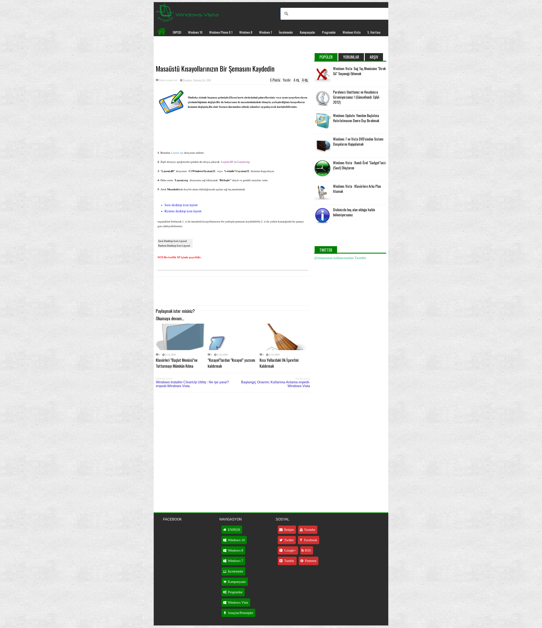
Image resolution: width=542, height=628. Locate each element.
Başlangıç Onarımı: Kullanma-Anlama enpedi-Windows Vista (275, 384)
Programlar (329, 32)
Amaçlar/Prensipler (240, 613)
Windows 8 (245, 32)
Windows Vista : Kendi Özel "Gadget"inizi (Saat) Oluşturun (359, 165)
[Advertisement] (233, 49)
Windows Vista (352, 32)
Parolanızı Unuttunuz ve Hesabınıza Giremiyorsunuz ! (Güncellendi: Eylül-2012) (356, 97)
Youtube (309, 529)
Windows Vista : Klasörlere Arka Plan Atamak (357, 189)
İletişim (288, 529)
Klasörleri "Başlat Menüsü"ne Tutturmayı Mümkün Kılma (177, 363)
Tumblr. (289, 561)
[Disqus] (233, 449)
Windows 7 (265, 32)
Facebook (310, 540)
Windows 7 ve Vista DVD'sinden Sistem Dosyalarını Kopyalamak (358, 142)
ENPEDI (177, 32)
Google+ (289, 550)
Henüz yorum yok (168, 80)
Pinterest (310, 561)
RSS (307, 550)
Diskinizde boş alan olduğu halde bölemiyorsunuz (354, 212)
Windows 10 (195, 32)
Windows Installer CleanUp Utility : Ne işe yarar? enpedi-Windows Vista (192, 384)
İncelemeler (286, 32)
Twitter (288, 540)
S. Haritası (373, 32)
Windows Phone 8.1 (220, 32)
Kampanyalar (307, 32)
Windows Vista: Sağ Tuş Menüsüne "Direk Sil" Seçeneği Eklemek (359, 71)
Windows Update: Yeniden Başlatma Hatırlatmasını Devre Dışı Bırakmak (356, 118)
